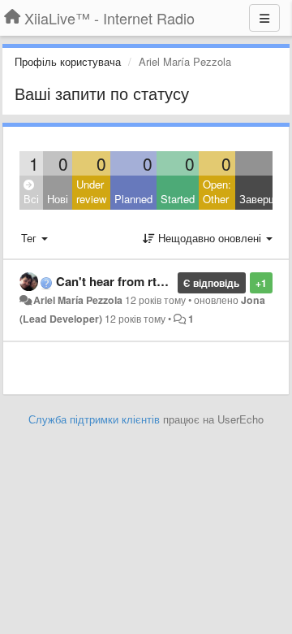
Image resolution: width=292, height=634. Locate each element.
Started (178, 198)
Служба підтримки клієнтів (94, 419)
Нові (57, 198)
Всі (31, 198)
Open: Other (217, 191)
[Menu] (264, 18)
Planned (133, 198)
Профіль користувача (68, 61)
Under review (91, 191)
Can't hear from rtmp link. (128, 281)
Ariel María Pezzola (77, 300)
